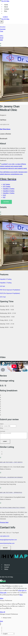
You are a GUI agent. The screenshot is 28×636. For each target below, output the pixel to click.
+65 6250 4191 (4, 536)
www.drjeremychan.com (7, 543)
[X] (3, 581)
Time (1, 31)
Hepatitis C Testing (5, 283)
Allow (1, 598)
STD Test (3, 297)
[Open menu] (1, 21)
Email (1, 38)
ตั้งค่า (21, 595)
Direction (2, 27)
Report (5, 548)
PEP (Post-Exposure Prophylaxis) (10, 290)
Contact (6, 9)
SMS (1, 40)
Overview (2, 29)
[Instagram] (5, 581)
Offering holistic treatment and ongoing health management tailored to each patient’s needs (13, 180)
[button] (3, 522)
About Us (7, 565)
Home (6, 5)
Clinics (5, 17)
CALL (1, 35)
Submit (5, 441)
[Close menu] (0, 624)
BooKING (6, 202)
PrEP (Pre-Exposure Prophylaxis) (10, 293)
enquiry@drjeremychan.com (8, 540)
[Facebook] (1, 581)
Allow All (2, 612)
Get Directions (5, 129)
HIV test (2, 286)
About (6, 7)
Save (1, 621)
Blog (5, 11)
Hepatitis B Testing (5, 279)
